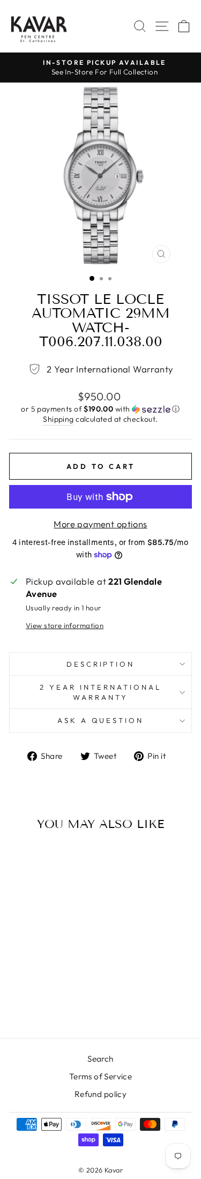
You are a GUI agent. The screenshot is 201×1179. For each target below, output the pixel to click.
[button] (100, 409)
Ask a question (100, 720)
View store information (64, 625)
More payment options (100, 523)
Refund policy (100, 1094)
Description (100, 664)
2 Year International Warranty (100, 692)
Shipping (58, 419)
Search (100, 1059)
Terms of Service (100, 1076)
